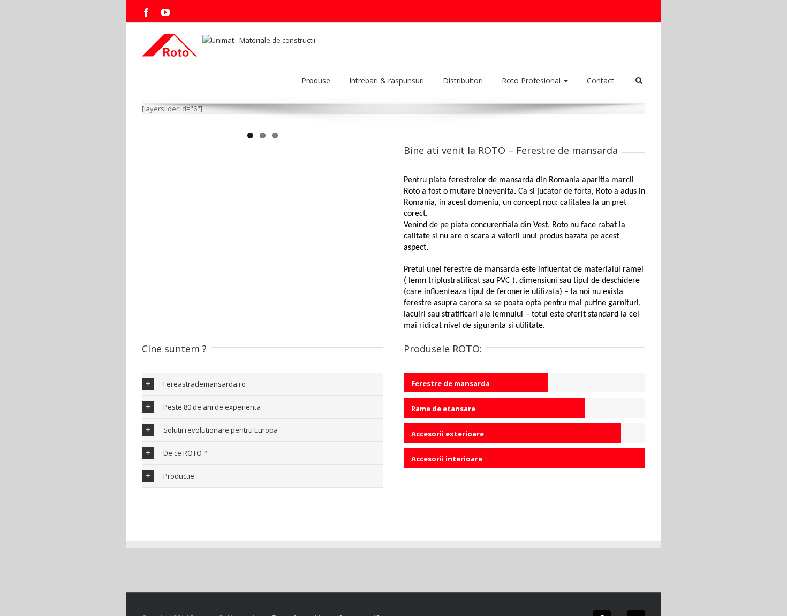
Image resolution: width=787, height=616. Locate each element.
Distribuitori (463, 80)
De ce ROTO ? (185, 453)
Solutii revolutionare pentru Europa (220, 430)
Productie (178, 476)
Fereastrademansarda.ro (204, 384)
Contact (600, 80)
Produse (315, 80)
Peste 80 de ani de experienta (212, 407)
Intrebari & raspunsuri (386, 80)
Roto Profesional (532, 80)
